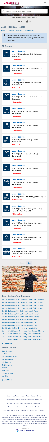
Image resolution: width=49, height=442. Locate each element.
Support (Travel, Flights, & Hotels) (31, 396)
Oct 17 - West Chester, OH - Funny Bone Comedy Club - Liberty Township (24, 336)
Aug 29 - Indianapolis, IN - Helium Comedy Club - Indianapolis (24, 305)
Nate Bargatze (7, 351)
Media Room (28, 403)
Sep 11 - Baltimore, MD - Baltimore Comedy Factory (20, 314)
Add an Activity (34, 407)
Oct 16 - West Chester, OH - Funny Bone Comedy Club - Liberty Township (24, 331)
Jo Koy (4, 354)
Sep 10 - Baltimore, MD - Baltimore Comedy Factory (20, 311)
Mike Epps (5, 370)
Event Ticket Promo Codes (11, 410)
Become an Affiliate (14, 407)
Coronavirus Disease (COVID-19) (31, 399)
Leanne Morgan (7, 373)
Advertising (37, 403)
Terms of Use (24, 410)
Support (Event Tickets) (13, 399)
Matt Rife (5, 376)
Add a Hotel (25, 407)
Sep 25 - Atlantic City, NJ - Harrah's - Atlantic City (19, 328)
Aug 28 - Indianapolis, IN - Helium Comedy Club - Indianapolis (24, 300)
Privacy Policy (34, 410)
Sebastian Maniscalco (9, 356)
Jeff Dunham (6, 362)
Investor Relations (12, 403)
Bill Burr (4, 367)
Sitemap (42, 410)
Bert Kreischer (7, 365)
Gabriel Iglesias (7, 359)
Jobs (21, 403)
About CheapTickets (13, 396)
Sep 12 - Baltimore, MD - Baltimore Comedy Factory (20, 319)
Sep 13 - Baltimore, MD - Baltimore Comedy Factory (20, 325)
